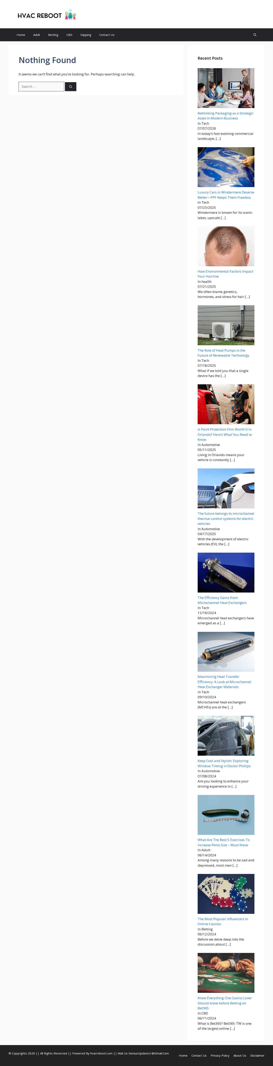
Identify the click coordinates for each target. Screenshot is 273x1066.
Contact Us (107, 35)
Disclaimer (257, 1055)
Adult (36, 35)
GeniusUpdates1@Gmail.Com (149, 1053)
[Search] (70, 86)
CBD (69, 35)
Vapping (85, 35)
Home (21, 35)
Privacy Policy (220, 1055)
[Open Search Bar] (254, 34)
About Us (239, 1055)
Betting (53, 35)
